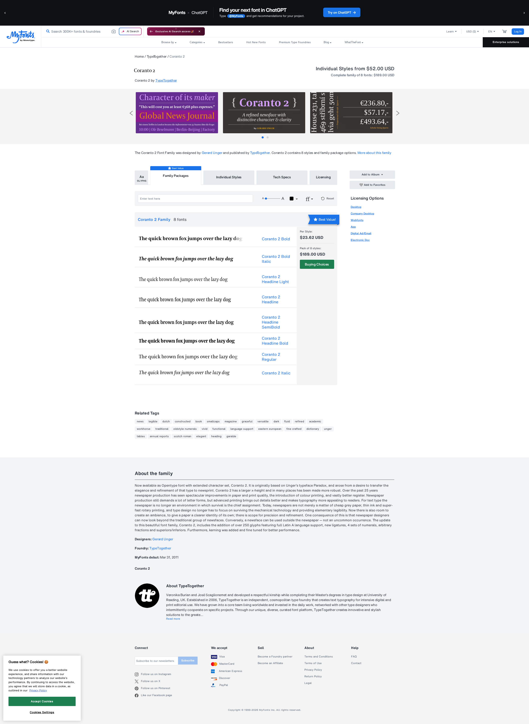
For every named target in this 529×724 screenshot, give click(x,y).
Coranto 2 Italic (276, 373)
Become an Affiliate (270, 663)
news (140, 421)
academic (315, 421)
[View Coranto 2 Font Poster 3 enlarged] (351, 112)
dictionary (312, 429)
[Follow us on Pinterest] (138, 688)
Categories (196, 42)
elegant (201, 436)
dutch (166, 421)
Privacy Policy (313, 670)
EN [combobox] (490, 31)
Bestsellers (225, 42)
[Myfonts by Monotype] (20, 36)
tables (141, 436)
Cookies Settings (42, 712)
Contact (356, 663)
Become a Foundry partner (275, 656)
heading (216, 436)
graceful (247, 421)
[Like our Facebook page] (138, 695)
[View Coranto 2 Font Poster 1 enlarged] (177, 112)
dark (276, 421)
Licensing (323, 177)
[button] (5, 12)
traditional (161, 429)
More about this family (374, 152)
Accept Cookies (42, 701)
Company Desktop (362, 214)
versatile (263, 421)
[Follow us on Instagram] (138, 674)
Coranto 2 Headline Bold (275, 340)
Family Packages (175, 175)
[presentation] (131, 113)
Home (139, 56)
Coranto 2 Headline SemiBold (271, 322)
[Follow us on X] (138, 681)
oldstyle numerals (185, 429)
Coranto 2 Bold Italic (276, 259)
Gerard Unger (212, 152)
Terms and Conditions (318, 656)
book (198, 421)
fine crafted (293, 429)
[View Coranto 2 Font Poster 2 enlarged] (264, 112)
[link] (47, 31)
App (353, 227)
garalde (231, 436)
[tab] (262, 137)
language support (241, 429)
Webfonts (357, 220)
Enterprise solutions (506, 42)
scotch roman (182, 436)
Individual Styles (229, 177)
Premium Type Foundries (294, 42)
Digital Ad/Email (361, 233)
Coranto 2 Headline (271, 299)
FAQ (354, 656)
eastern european (269, 429)
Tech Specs (282, 177)
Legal (308, 683)
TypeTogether (157, 56)
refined (299, 421)
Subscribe (187, 660)
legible (153, 421)
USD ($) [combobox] (471, 31)
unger (328, 429)
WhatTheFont (353, 42)
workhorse (143, 429)
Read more (173, 618)
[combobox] (92, 31)
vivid (204, 429)
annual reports (159, 436)
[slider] (272, 198)
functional (218, 429)
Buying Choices (317, 264)
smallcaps (213, 421)
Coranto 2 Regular (271, 356)
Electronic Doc (360, 240)
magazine (231, 421)
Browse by (167, 42)
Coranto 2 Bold (276, 239)
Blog (326, 42)
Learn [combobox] (450, 31)
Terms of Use (313, 663)
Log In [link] (518, 31)
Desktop (356, 207)
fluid (287, 421)
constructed (183, 421)
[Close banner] (199, 31)
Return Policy (313, 676)
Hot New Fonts (256, 42)
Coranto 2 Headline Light (275, 279)
